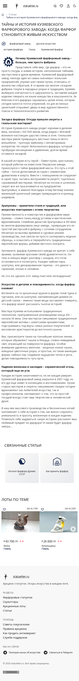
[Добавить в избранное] (4, 509)
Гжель (32, 49)
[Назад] (6, 529)
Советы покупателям (16, 624)
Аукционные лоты (14, 606)
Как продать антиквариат (19, 633)
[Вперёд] (73, 529)
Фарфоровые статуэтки (17, 597)
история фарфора (13, 49)
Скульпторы (10, 602)
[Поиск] (55, 6)
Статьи (13, 14)
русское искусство (46, 43)
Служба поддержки (15, 637)
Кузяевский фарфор (52, 49)
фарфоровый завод (20, 43)
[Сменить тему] (75, 6)
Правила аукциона (15, 628)
